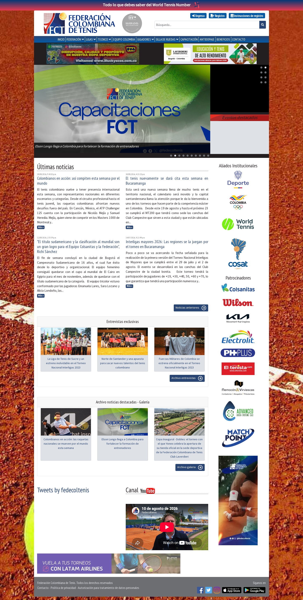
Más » (41, 227)
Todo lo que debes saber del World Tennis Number (146, 4)
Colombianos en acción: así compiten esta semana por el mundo (78, 181)
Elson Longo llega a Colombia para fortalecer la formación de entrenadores (122, 443)
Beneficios (223, 39)
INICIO (61, 39)
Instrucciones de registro (248, 16)
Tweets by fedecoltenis (63, 490)
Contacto (43, 588)
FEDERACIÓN (74, 39)
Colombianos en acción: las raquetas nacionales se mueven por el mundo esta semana (65, 443)
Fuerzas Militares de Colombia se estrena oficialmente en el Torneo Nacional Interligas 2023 (179, 363)
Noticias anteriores (188, 307)
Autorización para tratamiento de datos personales (108, 588)
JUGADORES (144, 39)
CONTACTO (238, 39)
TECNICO (103, 39)
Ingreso (200, 16)
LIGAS (89, 39)
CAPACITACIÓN (189, 39)
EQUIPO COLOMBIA (124, 39)
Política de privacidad (63, 588)
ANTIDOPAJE (207, 39)
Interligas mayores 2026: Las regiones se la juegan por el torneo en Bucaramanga (167, 244)
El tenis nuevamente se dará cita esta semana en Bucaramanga (167, 181)
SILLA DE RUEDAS (165, 39)
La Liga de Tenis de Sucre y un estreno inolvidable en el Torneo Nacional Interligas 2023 (66, 363)
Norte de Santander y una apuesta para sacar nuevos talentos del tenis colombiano (122, 363)
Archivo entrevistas (183, 378)
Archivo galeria (186, 467)
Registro (219, 16)
